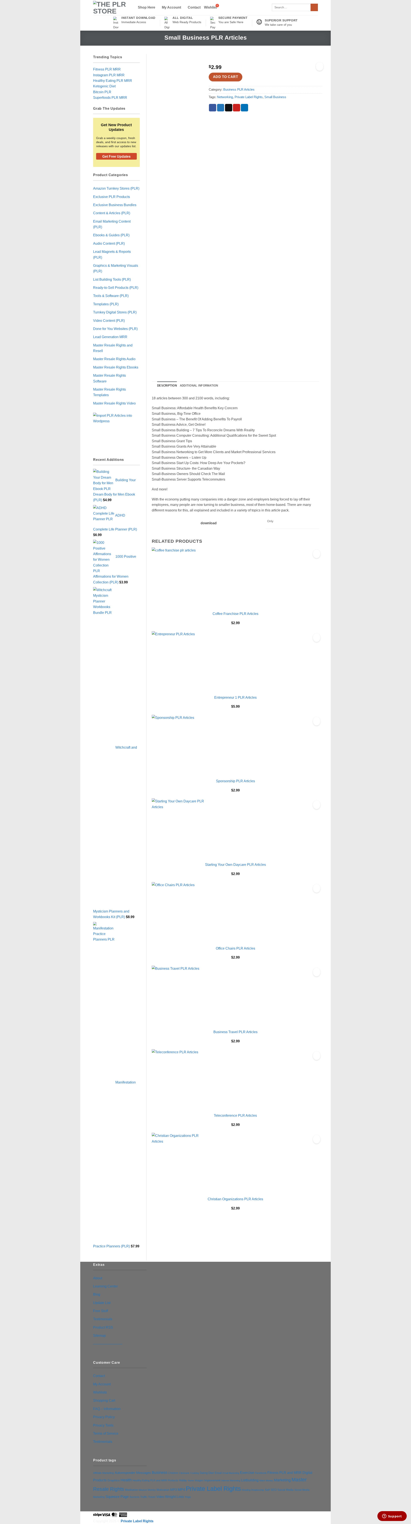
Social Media (285, 1489)
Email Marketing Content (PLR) (112, 224)
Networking (225, 97)
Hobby (183, 1480)
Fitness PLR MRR (107, 69)
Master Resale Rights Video (114, 403)
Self (267, 1489)
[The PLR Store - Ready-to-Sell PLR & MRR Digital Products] (112, 8)
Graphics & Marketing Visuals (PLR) (115, 268)
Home (191, 1480)
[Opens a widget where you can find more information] (392, 1516)
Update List (101, 1303)
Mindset (143, 1490)
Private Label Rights (249, 97)
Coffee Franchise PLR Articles (235, 614)
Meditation (131, 1489)
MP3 (173, 1489)
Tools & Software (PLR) (111, 296)
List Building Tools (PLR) (112, 279)
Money (152, 1489)
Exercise (247, 1473)
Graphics (113, 1480)
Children (173, 1473)
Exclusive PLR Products (111, 197)
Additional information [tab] (199, 385)
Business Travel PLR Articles (235, 1032)
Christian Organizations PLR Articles (235, 1199)
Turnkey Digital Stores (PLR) (115, 312)
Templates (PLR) (106, 304)
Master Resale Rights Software (109, 378)
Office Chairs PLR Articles (235, 948)
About (97, 1278)
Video (160, 1497)
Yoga (188, 1497)
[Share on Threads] (228, 107)
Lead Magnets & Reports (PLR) (112, 254)
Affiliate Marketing (103, 1473)
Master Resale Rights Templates (109, 392)
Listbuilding (250, 1480)
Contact (194, 7)
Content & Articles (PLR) (111, 213)
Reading (246, 1490)
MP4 (181, 1489)
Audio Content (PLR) (109, 243)
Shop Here (146, 7)
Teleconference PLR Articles (235, 1115)
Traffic (143, 1497)
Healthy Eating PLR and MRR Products (155, 1480)
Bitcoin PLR (102, 92)
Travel (151, 1497)
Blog (96, 1294)
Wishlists (100, 1392)
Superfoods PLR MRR (110, 97)
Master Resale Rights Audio (114, 359)
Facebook (261, 1473)
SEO (274, 1489)
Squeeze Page (117, 1497)
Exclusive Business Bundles (114, 205)
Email (218, 1473)
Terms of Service (105, 1433)
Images (199, 1480)
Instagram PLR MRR (109, 75)
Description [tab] (167, 385)
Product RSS (103, 1327)
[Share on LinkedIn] (244, 107)
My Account (171, 7)
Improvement (212, 1480)
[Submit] (314, 7)
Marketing (282, 1480)
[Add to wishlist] (319, 66)
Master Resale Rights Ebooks (115, 367)
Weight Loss (174, 1497)
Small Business (275, 97)
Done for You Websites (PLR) (115, 329)
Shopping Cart (104, 1400)
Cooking (194, 1473)
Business (159, 1472)
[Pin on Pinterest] (236, 107)
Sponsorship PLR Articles (235, 781)
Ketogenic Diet (104, 86)
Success (134, 1497)
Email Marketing (231, 1473)
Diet (211, 1473)
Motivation (162, 1489)
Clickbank (184, 1473)
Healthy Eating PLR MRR (112, 80)
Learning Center (105, 1286)
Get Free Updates (116, 156)
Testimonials (102, 1319)
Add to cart (225, 77)
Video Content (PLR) (109, 320)
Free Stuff (100, 1311)
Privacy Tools (103, 1425)
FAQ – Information (107, 1409)
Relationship (257, 1490)
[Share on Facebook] (212, 107)
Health (126, 1480)
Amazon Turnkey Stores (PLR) (116, 188)
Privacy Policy (104, 1417)
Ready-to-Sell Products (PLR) (115, 287)
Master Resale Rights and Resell (113, 348)
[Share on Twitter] (220, 107)
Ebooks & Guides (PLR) (111, 235)
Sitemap (99, 1335)
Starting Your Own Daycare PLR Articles (235, 864)
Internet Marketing (230, 1480)
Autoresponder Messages (133, 1473)
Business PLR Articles (239, 89)
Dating (204, 1473)
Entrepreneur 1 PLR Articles (235, 697)
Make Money (266, 1480)
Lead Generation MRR (110, 337)
